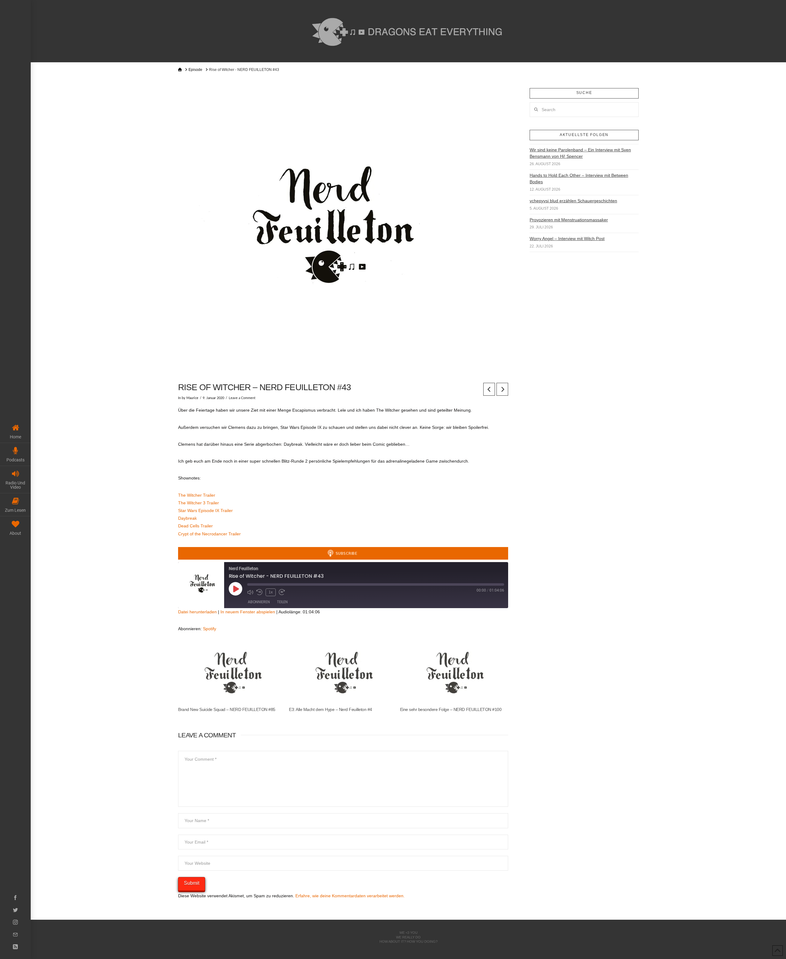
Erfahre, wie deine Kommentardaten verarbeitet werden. (350, 895)
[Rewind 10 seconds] (259, 592)
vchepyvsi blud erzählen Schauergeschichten (573, 200)
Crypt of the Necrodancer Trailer (209, 533)
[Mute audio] (250, 592)
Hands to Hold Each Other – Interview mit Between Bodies (579, 178)
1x (271, 592)
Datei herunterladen (197, 611)
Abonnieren (259, 601)
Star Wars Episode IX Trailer (205, 510)
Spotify (209, 628)
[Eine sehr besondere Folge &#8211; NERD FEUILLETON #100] (452, 676)
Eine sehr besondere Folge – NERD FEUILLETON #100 (450, 709)
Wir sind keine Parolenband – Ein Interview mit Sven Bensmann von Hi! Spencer (580, 153)
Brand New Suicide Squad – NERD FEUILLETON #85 (226, 709)
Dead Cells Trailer (195, 525)
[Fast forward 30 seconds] (282, 592)
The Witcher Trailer (196, 495)
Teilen (282, 601)
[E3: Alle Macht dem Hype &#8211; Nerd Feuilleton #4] (341, 676)
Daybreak (187, 518)
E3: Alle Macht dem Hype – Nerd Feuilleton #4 (330, 709)
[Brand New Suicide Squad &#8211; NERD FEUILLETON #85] (230, 676)
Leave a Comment (242, 398)
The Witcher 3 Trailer (198, 502)
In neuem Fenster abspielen (247, 611)
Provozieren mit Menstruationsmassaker (569, 219)
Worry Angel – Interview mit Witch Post (567, 238)
